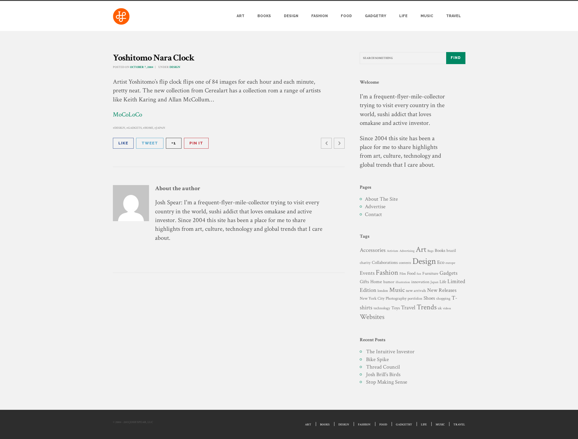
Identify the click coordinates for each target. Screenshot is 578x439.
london (383, 290)
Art (240, 16)
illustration (403, 282)
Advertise (375, 206)
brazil (451, 250)
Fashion (319, 16)
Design (291, 16)
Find (456, 58)
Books (264, 16)
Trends (427, 307)
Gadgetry (375, 16)
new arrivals (416, 290)
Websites (372, 317)
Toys (395, 308)
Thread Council (383, 366)
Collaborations (385, 262)
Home (148, 128)
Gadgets (135, 128)
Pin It (196, 143)
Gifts (364, 282)
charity (365, 262)
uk (440, 308)
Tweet (149, 143)
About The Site (381, 199)
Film (402, 273)
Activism (392, 251)
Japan (160, 128)
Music (427, 16)
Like (123, 143)
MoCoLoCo (127, 114)
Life (403, 16)
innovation (420, 282)
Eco (440, 262)
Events (367, 273)
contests (405, 262)
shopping (443, 298)
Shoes (429, 298)
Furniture (430, 273)
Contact (373, 214)
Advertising (407, 251)
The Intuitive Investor (390, 351)
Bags (430, 251)
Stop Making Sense (386, 382)
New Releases (441, 290)
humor (388, 282)
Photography (396, 298)
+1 (173, 143)
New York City (372, 298)
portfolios (415, 298)
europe (450, 263)
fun (419, 273)
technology (382, 308)
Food (346, 16)
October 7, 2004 (141, 67)
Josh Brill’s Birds (383, 374)
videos (447, 308)
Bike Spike (377, 359)
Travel (453, 16)
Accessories (373, 250)
